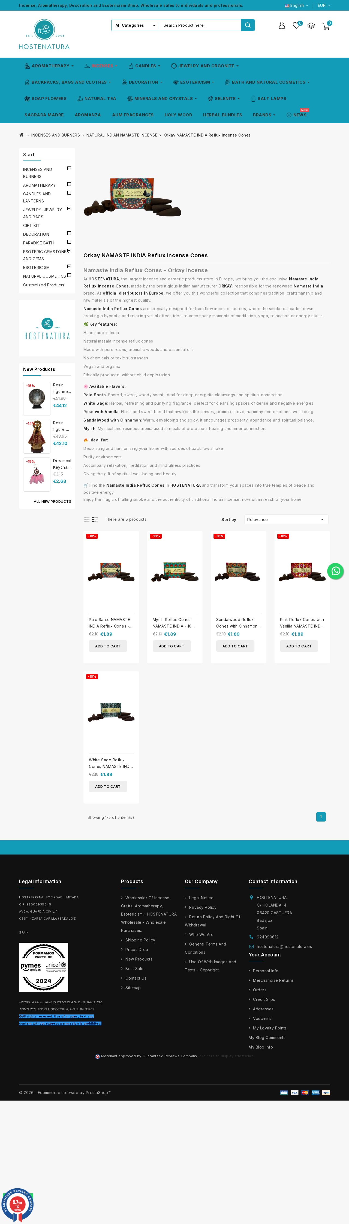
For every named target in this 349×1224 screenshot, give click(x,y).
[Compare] (311, 25)
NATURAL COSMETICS (44, 276)
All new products (52, 501)
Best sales (135, 968)
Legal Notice (201, 897)
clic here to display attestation (226, 1056)
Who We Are (201, 934)
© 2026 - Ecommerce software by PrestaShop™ (65, 1092)
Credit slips (264, 999)
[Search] (248, 25)
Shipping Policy (140, 940)
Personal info (266, 970)
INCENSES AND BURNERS (37, 173)
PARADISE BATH (38, 243)
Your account (265, 955)
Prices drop (136, 949)
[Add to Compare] (133, 540)
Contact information (273, 881)
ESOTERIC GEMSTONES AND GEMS (46, 255)
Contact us (135, 978)
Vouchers (262, 1018)
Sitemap (133, 987)
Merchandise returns (273, 980)
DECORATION (36, 234)
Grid (87, 519)
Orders (259, 989)
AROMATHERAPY (39, 185)
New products (138, 959)
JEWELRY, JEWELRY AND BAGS (42, 213)
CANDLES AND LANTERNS (37, 197)
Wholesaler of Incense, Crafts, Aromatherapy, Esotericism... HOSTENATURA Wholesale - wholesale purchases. (149, 914)
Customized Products (43, 285)
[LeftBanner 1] (47, 328)
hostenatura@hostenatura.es (284, 946)
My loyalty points (270, 1028)
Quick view (133, 551)
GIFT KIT (31, 225)
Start (29, 154)
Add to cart (108, 646)
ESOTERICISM (36, 267)
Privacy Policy (202, 907)
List (96, 519)
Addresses (263, 1009)
